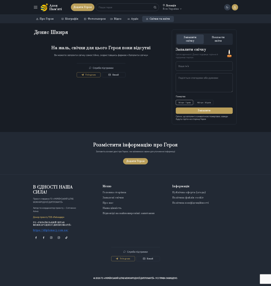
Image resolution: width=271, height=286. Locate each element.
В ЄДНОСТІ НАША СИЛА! (53, 190)
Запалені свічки (113, 197)
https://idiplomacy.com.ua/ (51, 230)
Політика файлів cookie (188, 197)
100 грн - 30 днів (204, 102)
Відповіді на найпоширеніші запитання (129, 213)
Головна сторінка (114, 192)
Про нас (108, 202)
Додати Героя (83, 7)
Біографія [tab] (71, 18)
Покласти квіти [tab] (218, 39)
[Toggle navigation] (35, 7)
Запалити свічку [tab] (190, 39)
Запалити (204, 110)
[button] (172, 7)
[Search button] (155, 7)
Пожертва (180, 96)
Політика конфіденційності (190, 202)
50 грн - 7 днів (184, 102)
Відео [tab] (118, 18)
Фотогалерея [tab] (97, 18)
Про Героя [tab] (47, 18)
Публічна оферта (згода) (189, 192)
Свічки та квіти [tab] (160, 18)
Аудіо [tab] (135, 18)
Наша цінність (112, 208)
